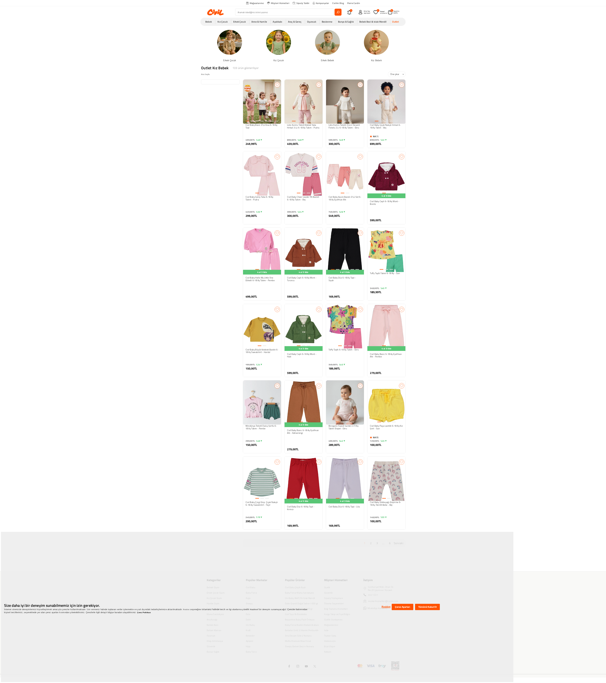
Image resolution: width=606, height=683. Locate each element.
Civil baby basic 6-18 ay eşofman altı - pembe (386, 355)
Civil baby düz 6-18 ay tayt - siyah (342, 279)
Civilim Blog (338, 3)
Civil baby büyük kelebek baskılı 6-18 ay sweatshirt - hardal (262, 351)
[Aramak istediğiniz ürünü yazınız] (338, 12)
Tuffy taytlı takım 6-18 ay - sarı (385, 273)
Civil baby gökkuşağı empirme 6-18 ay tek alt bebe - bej (385, 503)
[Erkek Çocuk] (229, 45)
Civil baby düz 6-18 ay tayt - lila (344, 506)
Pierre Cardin (353, 3)
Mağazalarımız (257, 3)
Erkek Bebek (327, 60)
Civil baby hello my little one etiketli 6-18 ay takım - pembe (260, 279)
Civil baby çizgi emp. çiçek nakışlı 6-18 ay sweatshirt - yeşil (262, 503)
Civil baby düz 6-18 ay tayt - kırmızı (301, 508)
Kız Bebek (376, 60)
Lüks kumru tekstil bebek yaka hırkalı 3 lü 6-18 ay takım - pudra (303, 126)
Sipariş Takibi (302, 3)
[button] (209, 22)
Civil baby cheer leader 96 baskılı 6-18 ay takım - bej (303, 198)
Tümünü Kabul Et (427, 607)
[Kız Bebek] (376, 45)
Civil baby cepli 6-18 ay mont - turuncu (301, 279)
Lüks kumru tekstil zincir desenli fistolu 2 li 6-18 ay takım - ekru (344, 126)
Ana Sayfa (205, 74)
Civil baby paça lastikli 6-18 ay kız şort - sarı (386, 427)
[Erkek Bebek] (327, 45)
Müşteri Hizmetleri (280, 3)
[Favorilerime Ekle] (277, 85)
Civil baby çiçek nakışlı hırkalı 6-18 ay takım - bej (385, 126)
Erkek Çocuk (229, 60)
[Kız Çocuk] (278, 45)
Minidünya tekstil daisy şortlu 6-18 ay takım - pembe (261, 427)
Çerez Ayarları (402, 607)
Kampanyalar (322, 3)
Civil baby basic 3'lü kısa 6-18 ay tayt (261, 126)
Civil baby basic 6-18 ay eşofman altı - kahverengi (303, 431)
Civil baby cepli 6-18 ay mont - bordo (384, 202)
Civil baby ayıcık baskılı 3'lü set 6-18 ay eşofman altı (345, 198)
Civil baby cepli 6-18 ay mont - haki (301, 355)
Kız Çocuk (278, 60)
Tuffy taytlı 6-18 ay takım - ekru (344, 349)
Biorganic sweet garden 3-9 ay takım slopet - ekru (344, 427)
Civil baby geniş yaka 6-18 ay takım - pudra (259, 198)
